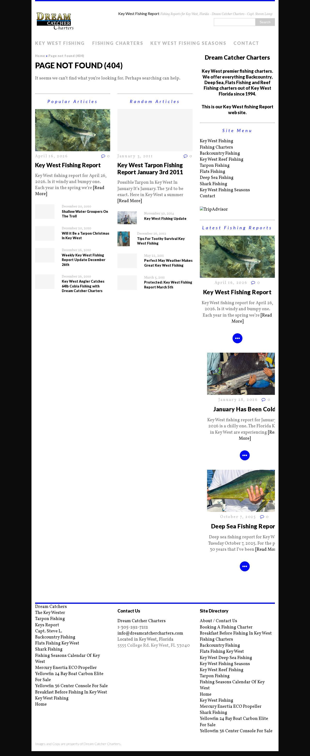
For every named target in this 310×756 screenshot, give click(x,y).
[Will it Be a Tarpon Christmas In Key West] (44, 238)
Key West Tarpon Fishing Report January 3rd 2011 (150, 168)
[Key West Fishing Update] (127, 221)
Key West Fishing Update (165, 218)
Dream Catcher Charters (141, 621)
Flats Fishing (212, 172)
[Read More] (129, 201)
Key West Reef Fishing (221, 160)
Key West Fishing (60, 43)
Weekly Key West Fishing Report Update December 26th (83, 260)
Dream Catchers (51, 607)
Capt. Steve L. (48, 631)
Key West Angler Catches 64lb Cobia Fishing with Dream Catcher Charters (83, 286)
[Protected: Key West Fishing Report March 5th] (127, 287)
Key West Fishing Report (68, 164)
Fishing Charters (117, 43)
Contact (246, 43)
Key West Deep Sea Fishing (226, 658)
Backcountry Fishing (220, 154)
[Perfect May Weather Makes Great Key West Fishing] (127, 265)
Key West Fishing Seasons (188, 43)
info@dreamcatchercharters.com (150, 633)
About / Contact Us (218, 621)
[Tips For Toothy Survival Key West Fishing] (123, 243)
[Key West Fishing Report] (72, 148)
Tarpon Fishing (215, 166)
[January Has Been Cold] (244, 392)
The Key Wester (50, 613)
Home (41, 704)
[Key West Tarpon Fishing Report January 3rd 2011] (155, 148)
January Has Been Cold (244, 409)
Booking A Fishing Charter (226, 627)
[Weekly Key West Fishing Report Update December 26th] (44, 259)
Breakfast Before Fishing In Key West (71, 692)
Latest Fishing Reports (237, 227)
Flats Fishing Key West (57, 643)
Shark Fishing (213, 184)
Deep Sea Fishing (216, 178)
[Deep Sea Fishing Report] (244, 509)
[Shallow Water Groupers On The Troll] (44, 216)
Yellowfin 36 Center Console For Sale (71, 686)
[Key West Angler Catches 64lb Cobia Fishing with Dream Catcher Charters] (44, 286)
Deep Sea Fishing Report (244, 526)
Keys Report (47, 625)
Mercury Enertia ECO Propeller (66, 668)
